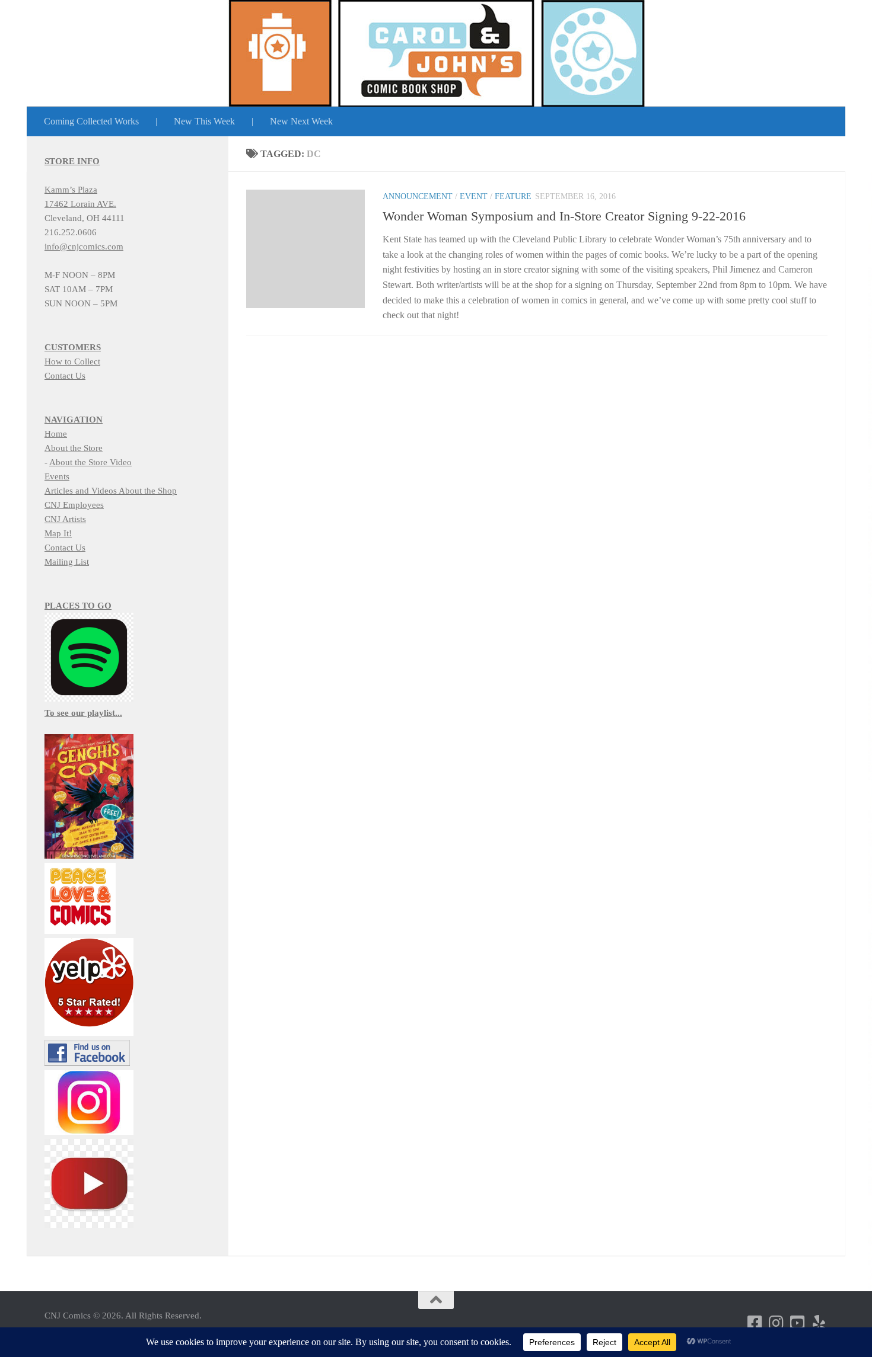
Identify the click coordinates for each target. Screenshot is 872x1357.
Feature (513, 196)
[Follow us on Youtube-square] (798, 1323)
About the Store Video (90, 462)
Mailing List (66, 562)
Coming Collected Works (91, 121)
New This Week (204, 121)
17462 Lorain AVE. (80, 204)
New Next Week (301, 121)
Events (56, 476)
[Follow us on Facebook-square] (755, 1323)
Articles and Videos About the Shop (110, 490)
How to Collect (72, 361)
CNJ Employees (74, 505)
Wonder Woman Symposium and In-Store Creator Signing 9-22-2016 (564, 216)
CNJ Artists (65, 519)
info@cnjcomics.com (83, 246)
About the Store (73, 448)
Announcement (418, 196)
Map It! (58, 533)
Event (474, 196)
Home (55, 434)
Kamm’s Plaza (70, 189)
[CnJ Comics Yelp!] (819, 1323)
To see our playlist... (83, 713)
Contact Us (64, 375)
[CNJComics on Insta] (776, 1323)
